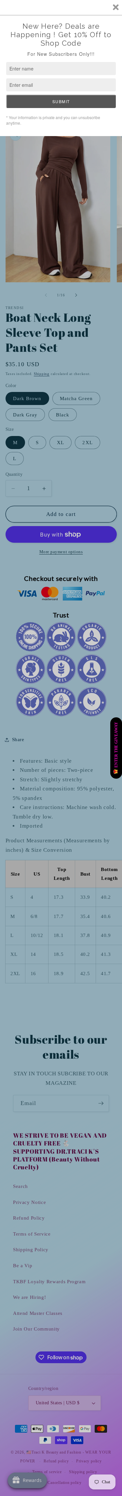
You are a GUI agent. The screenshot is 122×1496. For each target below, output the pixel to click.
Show (116, 748)
